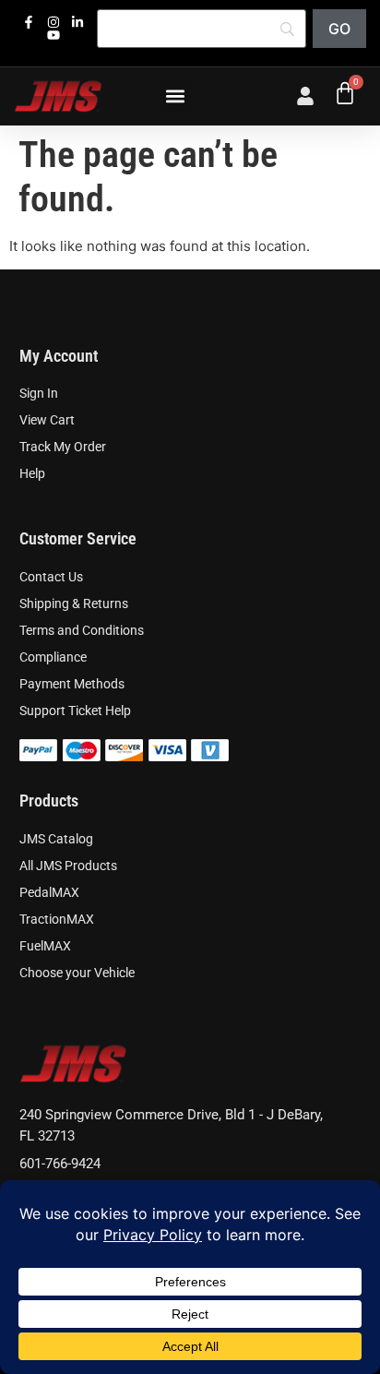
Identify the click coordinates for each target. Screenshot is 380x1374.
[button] (175, 96)
